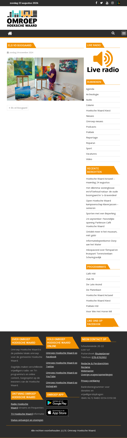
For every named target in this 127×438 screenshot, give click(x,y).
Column (90, 105)
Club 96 (90, 278)
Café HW (91, 273)
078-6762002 (99, 357)
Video (89, 159)
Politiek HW (92, 305)
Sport (89, 148)
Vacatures (91, 153)
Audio (89, 99)
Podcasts (91, 126)
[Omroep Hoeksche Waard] (10, 33)
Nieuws (90, 115)
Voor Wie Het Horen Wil (99, 311)
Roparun (90, 142)
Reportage (92, 137)
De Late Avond (94, 284)
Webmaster (87, 370)
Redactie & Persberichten (95, 363)
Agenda (90, 88)
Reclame (85, 367)
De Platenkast (93, 289)
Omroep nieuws (94, 121)
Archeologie (92, 94)
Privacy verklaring (90, 380)
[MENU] (124, 33)
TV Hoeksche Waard (22, 413)
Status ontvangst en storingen (27, 419)
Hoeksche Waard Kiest (98, 110)
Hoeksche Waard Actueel (99, 295)
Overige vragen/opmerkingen (97, 374)
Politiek (90, 132)
